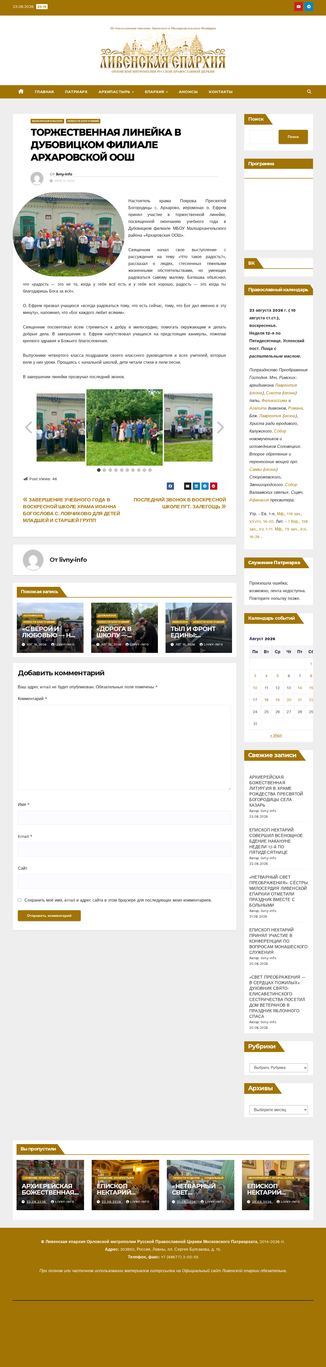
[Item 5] (122, 470)
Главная (44, 92)
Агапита (258, 408)
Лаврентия (286, 385)
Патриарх (76, 92)
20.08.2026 (262, 1202)
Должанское (107, 615)
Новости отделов (186, 1177)
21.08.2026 (187, 1202)
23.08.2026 (37, 1202)
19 (278, 699)
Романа (295, 408)
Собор (280, 431)
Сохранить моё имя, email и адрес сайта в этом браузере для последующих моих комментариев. (118, 900)
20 (289, 699)
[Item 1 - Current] (99, 470)
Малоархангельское (47, 121)
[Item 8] (139, 470)
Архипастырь (115, 92)
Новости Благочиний (83, 121)
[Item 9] (144, 470)
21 (300, 699)
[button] (309, 91)
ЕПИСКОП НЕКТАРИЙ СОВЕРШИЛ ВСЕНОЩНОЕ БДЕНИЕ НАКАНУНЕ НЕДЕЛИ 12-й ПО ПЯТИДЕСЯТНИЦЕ (276, 841)
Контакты (221, 92)
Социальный (214, 1177)
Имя (24, 804)
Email (25, 836)
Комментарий (32, 698)
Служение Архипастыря (41, 1177)
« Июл (276, 735)
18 (266, 699)
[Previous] (29, 427)
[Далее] (220, 427)
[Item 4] (116, 470)
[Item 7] (133, 470)
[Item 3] (110, 470)
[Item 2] (104, 470)
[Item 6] (127, 470)
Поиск (256, 119)
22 (311, 699)
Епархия (155, 92)
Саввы (255, 469)
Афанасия (259, 500)
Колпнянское (33, 615)
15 (311, 687)
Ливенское (180, 622)
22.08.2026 (112, 1202)
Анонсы (188, 92)
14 (300, 687)
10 (255, 687)
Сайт (22, 868)
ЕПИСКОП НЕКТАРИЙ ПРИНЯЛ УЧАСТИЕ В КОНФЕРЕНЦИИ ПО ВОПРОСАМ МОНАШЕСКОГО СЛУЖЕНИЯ (278, 941)
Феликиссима (274, 400)
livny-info (64, 174)
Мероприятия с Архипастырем (271, 1177)
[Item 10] (150, 470)
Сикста (273, 392)
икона (256, 392)
